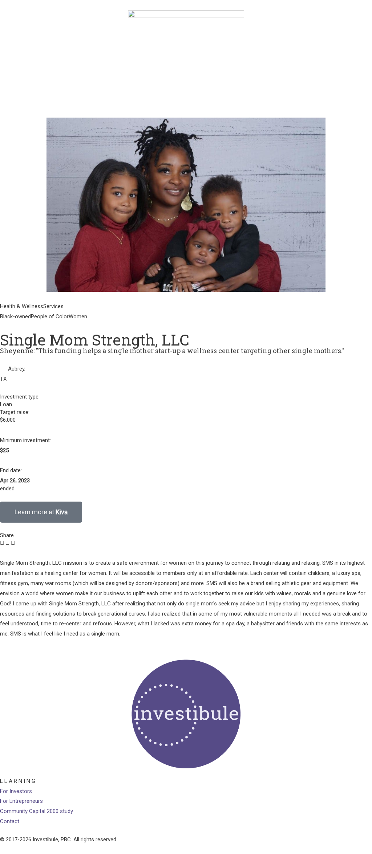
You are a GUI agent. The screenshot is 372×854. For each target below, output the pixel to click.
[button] (2, 543)
